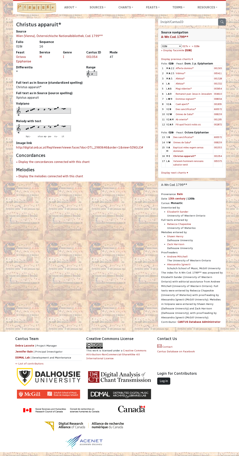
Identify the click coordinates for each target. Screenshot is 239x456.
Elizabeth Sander (177, 211)
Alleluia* (180, 78)
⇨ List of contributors (29, 363)
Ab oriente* (182, 119)
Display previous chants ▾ (177, 59)
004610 (218, 93)
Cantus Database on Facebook (176, 351)
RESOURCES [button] (206, 7)
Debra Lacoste (24, 345)
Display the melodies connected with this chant (50, 176)
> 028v (196, 46)
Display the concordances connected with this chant (54, 162)
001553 (218, 147)
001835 (218, 104)
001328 (218, 78)
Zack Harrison (175, 244)
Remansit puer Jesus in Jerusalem (194, 93)
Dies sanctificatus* (186, 109)
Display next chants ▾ (174, 172)
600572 (218, 109)
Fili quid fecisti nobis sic (188, 124)
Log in (164, 381)
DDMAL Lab (22, 357)
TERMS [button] (177, 7)
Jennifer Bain (24, 351)
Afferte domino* (185, 68)
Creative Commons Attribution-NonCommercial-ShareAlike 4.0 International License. (116, 354)
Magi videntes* (184, 88)
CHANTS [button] (124, 7)
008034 (218, 99)
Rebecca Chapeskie (179, 224)
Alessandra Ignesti (178, 264)
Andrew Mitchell (177, 256)
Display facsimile (177, 50)
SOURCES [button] (96, 7)
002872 (218, 124)
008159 (218, 114)
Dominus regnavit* (186, 99)
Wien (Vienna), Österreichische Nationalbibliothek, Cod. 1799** (59, 36)
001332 (218, 83)
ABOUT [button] (69, 7)
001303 (218, 68)
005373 (218, 161)
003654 (218, 88)
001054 (91, 57)
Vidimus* (180, 73)
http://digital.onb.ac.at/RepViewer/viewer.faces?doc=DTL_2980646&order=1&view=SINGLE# (79, 147)
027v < (186, 46)
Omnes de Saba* (185, 114)
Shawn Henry (175, 236)
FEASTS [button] (151, 7)
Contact (167, 346)
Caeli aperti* (182, 104)
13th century (176, 198)
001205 (218, 119)
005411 (218, 73)
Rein (180, 194)
